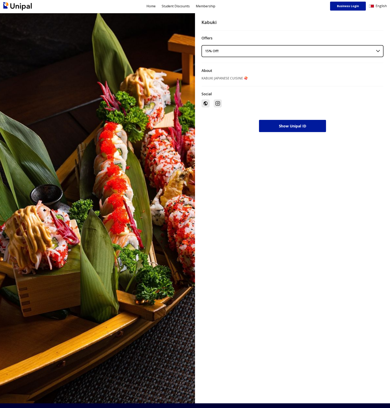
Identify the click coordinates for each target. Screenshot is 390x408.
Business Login (348, 6)
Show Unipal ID (292, 126)
